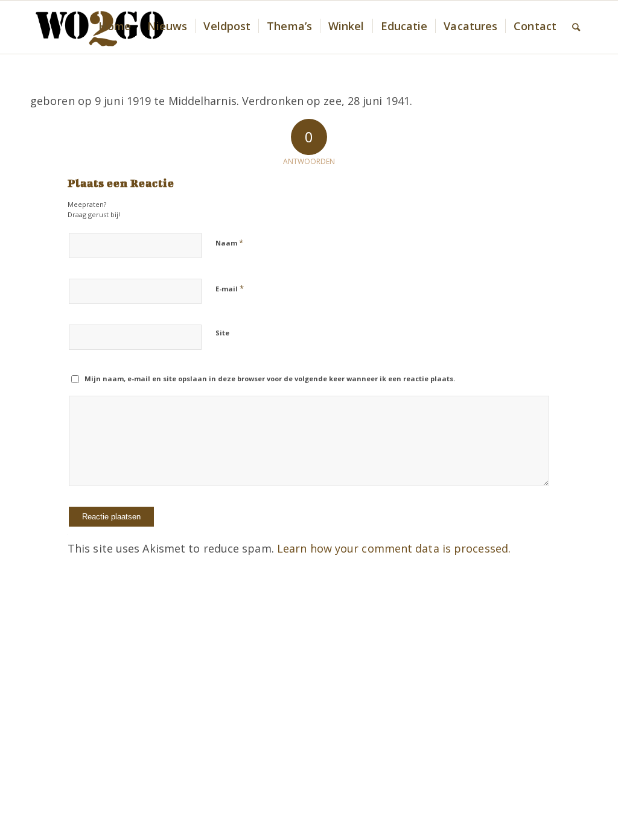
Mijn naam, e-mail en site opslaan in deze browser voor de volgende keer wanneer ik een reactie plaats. (269, 378)
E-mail (229, 288)
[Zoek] (576, 27)
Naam (229, 242)
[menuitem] (114, 27)
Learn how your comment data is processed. (394, 548)
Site (222, 332)
